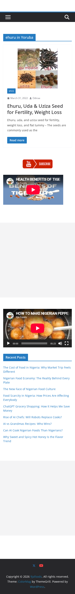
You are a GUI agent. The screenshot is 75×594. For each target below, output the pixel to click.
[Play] (8, 343)
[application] (37, 328)
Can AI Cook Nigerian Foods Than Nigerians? (33, 430)
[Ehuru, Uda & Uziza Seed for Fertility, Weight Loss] (37, 68)
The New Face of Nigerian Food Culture (29, 389)
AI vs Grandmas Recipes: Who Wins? (27, 424)
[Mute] (60, 343)
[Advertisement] (37, 260)
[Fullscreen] (67, 343)
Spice (11, 91)
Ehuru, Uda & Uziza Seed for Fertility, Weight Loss (35, 109)
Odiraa (36, 98)
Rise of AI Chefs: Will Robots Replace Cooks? (32, 417)
